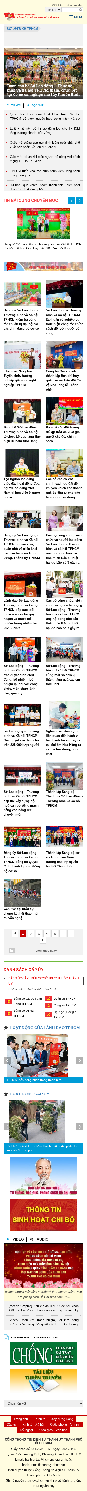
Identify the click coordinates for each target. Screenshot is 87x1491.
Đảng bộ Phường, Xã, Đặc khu (32, 989)
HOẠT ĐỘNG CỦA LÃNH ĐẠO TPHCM (45, 1028)
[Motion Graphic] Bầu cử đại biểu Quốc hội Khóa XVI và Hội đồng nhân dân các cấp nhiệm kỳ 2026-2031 (44, 1308)
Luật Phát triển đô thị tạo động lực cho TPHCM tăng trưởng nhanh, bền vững (45, 131)
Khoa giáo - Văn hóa (53, 1430)
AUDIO (43, 1239)
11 (71, 934)
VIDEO (18, 1239)
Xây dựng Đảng (62, 1419)
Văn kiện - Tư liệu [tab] (46, 1337)
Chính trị (39, 1419)
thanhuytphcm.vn (37, 1480)
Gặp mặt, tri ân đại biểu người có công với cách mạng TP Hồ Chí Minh (45, 159)
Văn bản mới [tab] (20, 1337)
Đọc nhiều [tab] (38, 105)
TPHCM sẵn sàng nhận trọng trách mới (34, 1080)
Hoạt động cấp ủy (29, 1094)
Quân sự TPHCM (65, 998)
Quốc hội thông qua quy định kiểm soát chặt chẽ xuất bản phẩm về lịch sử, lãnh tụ (45, 145)
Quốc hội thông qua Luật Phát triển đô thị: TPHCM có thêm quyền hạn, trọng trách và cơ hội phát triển (45, 117)
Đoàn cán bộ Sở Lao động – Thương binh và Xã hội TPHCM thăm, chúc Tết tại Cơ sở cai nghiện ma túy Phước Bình (43, 90)
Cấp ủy (12, 1424)
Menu (78, 17)
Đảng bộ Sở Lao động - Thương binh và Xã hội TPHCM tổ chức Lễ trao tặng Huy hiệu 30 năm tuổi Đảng (43, 246)
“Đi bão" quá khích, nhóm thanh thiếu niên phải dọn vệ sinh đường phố (45, 187)
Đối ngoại (26, 1430)
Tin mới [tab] (16, 105)
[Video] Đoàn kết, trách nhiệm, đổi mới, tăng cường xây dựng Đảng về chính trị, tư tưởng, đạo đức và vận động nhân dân (44, 1322)
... (62, 934)
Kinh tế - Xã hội (33, 1424)
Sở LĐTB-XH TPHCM (22, 28)
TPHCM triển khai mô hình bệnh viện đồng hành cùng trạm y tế (45, 173)
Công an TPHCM (65, 1005)
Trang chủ (21, 1419)
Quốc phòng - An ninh (65, 1424)
